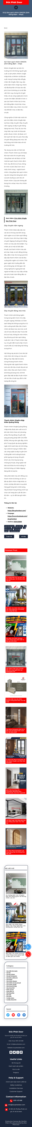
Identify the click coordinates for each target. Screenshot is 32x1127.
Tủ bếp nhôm (10, 998)
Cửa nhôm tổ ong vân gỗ (13, 982)
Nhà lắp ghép (10, 993)
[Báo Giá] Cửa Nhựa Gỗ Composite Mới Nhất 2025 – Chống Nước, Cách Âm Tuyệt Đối (15, 791)
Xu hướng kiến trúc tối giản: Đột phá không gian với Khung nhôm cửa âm (15, 579)
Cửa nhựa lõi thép (11, 986)
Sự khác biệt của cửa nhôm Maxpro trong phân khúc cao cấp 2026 (15, 700)
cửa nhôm (19, 526)
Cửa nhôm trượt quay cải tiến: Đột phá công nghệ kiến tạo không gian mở (15, 670)
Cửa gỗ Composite (11, 976)
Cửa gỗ (8, 972)
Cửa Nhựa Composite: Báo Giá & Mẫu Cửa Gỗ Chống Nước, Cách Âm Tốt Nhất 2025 (15, 731)
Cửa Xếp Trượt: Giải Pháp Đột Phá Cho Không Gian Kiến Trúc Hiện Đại (16, 822)
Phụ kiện (9, 996)
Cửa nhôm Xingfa (11, 984)
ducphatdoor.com (19, 1047)
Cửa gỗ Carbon (10, 974)
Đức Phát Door (14, 2)
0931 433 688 (17, 1100)
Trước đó (9, 536)
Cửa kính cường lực (12, 977)
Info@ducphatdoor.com (16, 1105)
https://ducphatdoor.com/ (17, 510)
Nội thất (8, 994)
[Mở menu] (16, 7)
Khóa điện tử (10, 991)
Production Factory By (13, 1121)
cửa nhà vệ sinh (9, 526)
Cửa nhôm (9, 979)
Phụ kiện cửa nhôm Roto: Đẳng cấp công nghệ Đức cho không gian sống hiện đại (15, 609)
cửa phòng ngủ (14, 531)
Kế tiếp (23, 536)
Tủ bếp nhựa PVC (11, 999)
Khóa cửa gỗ (10, 989)
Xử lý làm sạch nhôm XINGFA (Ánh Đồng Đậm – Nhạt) (16, 13)
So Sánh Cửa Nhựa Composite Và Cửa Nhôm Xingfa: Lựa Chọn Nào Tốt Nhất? (15, 761)
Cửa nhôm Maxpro (11, 981)
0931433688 (18, 522)
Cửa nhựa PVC (10, 988)
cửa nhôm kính (17, 527)
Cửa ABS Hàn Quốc (11, 971)
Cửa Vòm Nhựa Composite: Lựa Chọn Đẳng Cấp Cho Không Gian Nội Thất (15, 852)
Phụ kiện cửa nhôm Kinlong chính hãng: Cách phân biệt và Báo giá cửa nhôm (15, 640)
